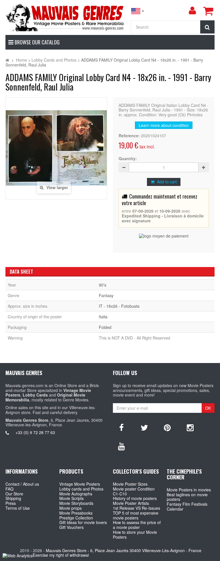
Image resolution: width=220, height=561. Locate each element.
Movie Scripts (71, 498)
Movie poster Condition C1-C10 (134, 491)
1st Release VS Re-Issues (136, 508)
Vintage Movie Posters (79, 484)
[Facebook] (121, 427)
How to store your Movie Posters (135, 534)
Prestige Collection (76, 518)
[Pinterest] (167, 427)
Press (10, 503)
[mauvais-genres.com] (65, 17)
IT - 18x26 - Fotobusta (119, 306)
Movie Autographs (75, 494)
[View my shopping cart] (208, 10)
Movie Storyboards (76, 503)
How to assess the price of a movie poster (137, 524)
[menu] (192, 10)
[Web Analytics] (18, 555)
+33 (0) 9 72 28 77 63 (35, 432)
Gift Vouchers (71, 527)
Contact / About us (22, 484)
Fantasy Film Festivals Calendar (187, 506)
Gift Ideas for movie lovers (83, 522)
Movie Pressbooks (76, 513)
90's (102, 285)
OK (208, 408)
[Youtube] (121, 445)
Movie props (70, 508)
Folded (105, 327)
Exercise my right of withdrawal (61, 555)
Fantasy (106, 295)
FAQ (9, 489)
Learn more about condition (164, 125)
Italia (103, 316)
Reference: (129, 135)
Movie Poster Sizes (130, 484)
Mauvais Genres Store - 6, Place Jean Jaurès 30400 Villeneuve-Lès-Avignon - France (123, 550)
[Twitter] (144, 427)
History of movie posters (135, 498)
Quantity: (128, 158)
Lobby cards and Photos (81, 489)
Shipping (13, 498)
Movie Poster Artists (131, 503)
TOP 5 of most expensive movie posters (135, 515)
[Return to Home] (7, 60)
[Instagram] (190, 427)
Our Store (14, 494)
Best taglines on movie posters (187, 497)
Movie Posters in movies (189, 490)
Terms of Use (17, 508)
